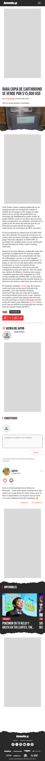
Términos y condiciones (26, 740)
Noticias (6, 619)
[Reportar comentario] (40, 472)
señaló (23, 286)
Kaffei (15, 471)
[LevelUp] (7, 751)
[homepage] (10, 3)
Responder (24, 502)
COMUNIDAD (15, 312)
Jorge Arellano (10, 99)
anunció (33, 302)
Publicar (35, 452)
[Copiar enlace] (21, 318)
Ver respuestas (37, 502)
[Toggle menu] (39, 3)
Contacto (15, 740)
